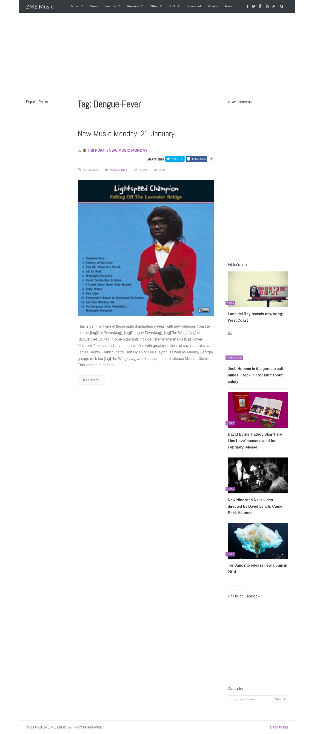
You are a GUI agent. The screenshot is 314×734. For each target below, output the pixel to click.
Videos (213, 6)
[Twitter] (254, 6)
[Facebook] (248, 6)
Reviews (133, 6)
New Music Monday (128, 150)
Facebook (199, 158)
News (94, 6)
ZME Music (39, 6)
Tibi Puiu (95, 150)
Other (154, 6)
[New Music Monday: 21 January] (146, 248)
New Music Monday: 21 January (126, 133)
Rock (172, 6)
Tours (229, 6)
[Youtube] (268, 6)
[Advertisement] (157, 52)
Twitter (177, 158)
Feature (110, 6)
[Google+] (261, 6)
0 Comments (118, 169)
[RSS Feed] (274, 6)
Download (193, 6)
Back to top (279, 727)
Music (75, 6)
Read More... (91, 380)
